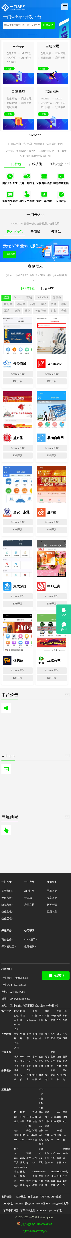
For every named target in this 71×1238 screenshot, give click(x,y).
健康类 (57, 297)
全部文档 (16, 1045)
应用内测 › (53, 911)
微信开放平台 (47, 1061)
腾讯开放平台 (65, 1061)
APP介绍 (11, 57)
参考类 (21, 304)
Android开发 (18, 374)
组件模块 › (30, 946)
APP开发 (21, 1196)
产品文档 (29, 904)
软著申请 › (53, 904)
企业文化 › (7, 911)
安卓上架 (33, 1196)
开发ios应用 (47, 1181)
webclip (19, 1203)
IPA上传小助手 (60, 1203)
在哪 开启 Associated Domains (29, 1133)
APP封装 (8, 1203)
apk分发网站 (59, 1117)
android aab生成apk (65, 1155)
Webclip (45, 98)
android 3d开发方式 (59, 1178)
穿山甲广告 (65, 1075)
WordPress (46, 103)
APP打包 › (30, 890)
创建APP (48, 25)
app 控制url (16, 1135)
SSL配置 (59, 1036)
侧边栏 (41, 1077)
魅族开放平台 (41, 1061)
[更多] (67, 163)
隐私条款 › (7, 904)
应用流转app (65, 1117)
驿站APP (30, 1203)
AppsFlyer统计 (47, 1077)
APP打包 (45, 1196)
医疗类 (8, 304)
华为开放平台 (16, 1061)
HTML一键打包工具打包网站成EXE (41, 1105)
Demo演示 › (30, 939)
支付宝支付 (53, 1075)
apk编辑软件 (59, 1158)
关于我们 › (7, 890)
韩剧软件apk (28, 1158)
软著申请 (60, 107)
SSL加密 (45, 107)
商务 (33, 304)
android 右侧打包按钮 (41, 1178)
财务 (53, 310)
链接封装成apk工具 (41, 1153)
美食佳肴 (40, 310)
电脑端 (22, 1036)
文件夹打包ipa (47, 1158)
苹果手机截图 (11, 1210)
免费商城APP (59, 1015)
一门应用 (28, 1119)
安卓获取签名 (34, 1117)
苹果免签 (34, 1036)
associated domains (53, 1119)
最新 (6, 297)
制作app (28, 1183)
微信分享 (34, 1077)
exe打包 (58, 1210)
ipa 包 (64, 1137)
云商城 (41, 1036)
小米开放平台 (34, 1061)
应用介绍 (46, 57)
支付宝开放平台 (53, 1059)
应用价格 (60, 57)
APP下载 (65, 1036)
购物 (43, 304)
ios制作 (53, 1137)
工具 (7, 310)
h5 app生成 (16, 1117)
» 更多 (9, 68)
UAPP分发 (17, 1027)
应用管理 (60, 53)
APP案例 (11, 62)
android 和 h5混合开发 (53, 1178)
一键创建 (10, 254)
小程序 (28, 1036)
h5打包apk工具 (16, 1155)
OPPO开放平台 (23, 1061)
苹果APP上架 (27, 1210)
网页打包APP (22, 1117)
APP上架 (60, 103)
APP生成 (56, 1196)
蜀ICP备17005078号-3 (35, 1231)
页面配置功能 (34, 1135)
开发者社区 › (8, 946)
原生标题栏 (16, 1075)
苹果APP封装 (47, 1117)
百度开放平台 (59, 1061)
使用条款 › (7, 897)
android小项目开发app (17, 1176)
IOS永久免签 (65, 1015)
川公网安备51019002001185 (36, 1224)
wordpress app (44, 1210)
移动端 (16, 1036)
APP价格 (26, 57)
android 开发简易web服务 (23, 1176)
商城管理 (26, 98)
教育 (53, 304)
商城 (29, 297)
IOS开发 (17, 381)
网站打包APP (16, 1015)
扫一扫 (22, 1077)
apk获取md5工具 (41, 1133)
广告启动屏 (28, 1075)
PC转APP (22, 1137)
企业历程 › (7, 918)
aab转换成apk (59, 1135)
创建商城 (12, 98)
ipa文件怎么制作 (65, 1178)
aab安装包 (53, 1017)
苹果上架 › (53, 890)
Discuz (58, 98)
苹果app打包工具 (47, 1133)
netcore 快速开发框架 (35, 1178)
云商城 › (28, 897)
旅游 (17, 310)
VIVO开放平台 (29, 1061)
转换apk (34, 1160)
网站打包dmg (47, 1015)
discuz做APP (43, 1203)
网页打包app (34, 1015)
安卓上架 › (53, 897)
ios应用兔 (22, 1160)
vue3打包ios (53, 1158)
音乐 (64, 310)
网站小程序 (22, 1015)
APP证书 (53, 1036)
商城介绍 (12, 103)
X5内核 (59, 1077)
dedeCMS (42, 297)
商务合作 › (7, 939)
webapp (29, 1020)
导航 (64, 304)
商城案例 (12, 107)
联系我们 (6, 969)
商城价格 (26, 103)
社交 (27, 310)
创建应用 (46, 53)
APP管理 (26, 53)
